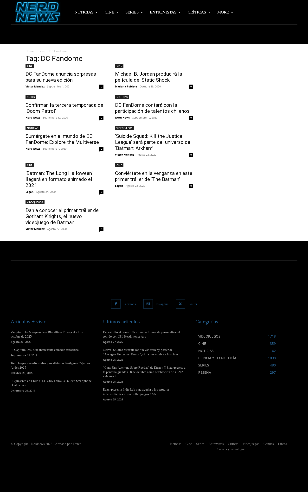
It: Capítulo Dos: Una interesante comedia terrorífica (45, 350)
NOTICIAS (122, 97)
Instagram (162, 304)
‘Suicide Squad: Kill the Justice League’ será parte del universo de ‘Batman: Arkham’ (152, 142)
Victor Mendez (35, 86)
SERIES (31, 97)
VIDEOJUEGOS (124, 128)
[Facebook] (116, 304)
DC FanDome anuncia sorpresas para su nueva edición (61, 77)
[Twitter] (180, 304)
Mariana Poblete (126, 86)
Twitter (192, 304)
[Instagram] (148, 304)
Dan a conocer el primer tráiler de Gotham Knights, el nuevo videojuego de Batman (62, 216)
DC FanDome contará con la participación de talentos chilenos (152, 108)
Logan (29, 191)
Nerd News (33, 117)
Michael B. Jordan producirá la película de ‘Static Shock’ (148, 77)
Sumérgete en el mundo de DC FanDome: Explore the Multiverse (62, 139)
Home (30, 51)
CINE (29, 65)
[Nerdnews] (37, 12)
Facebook (129, 304)
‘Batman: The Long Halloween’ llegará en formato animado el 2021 (59, 179)
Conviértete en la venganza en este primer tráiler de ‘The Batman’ (153, 176)
